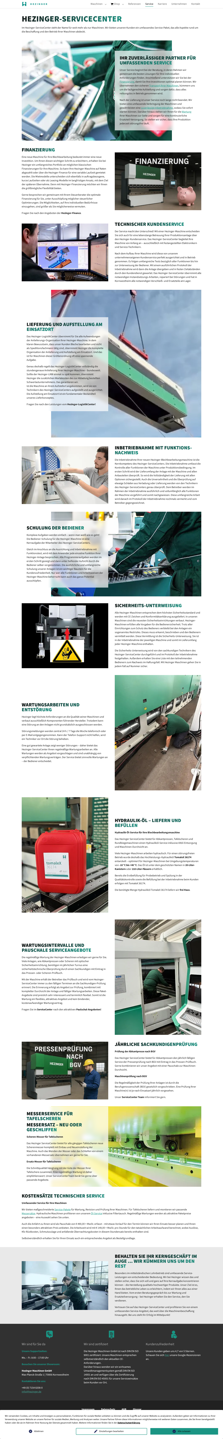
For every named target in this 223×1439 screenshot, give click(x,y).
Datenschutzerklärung (129, 1422)
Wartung (186, 112)
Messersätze (28, 1213)
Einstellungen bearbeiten (111, 1431)
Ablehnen (39, 1431)
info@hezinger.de (31, 1391)
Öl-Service (96, 1213)
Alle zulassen (184, 1431)
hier (167, 1355)
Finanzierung (127, 82)
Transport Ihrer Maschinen (163, 85)
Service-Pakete (63, 1209)
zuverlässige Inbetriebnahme (157, 108)
